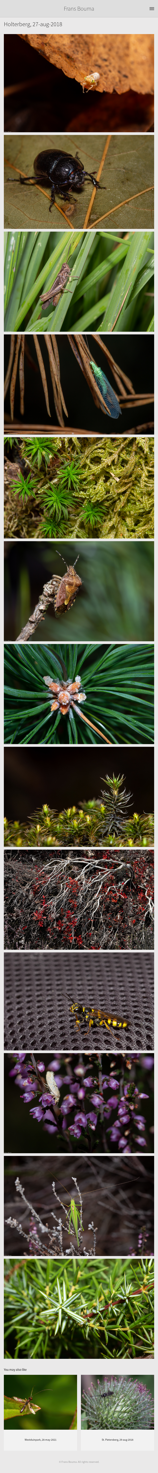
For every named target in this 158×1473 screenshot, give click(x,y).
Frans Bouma (79, 8)
